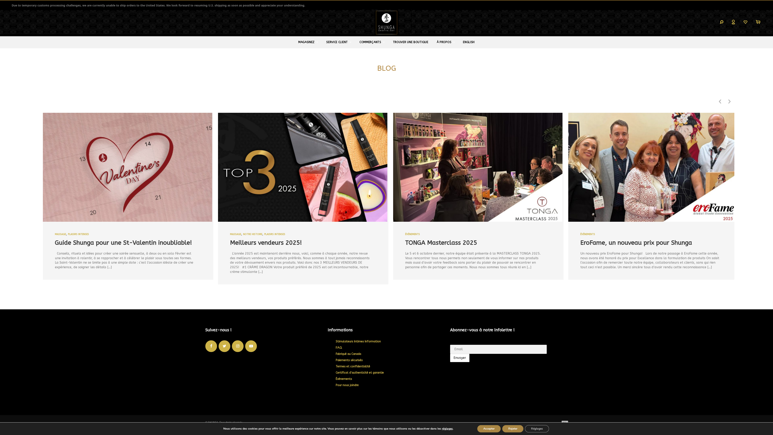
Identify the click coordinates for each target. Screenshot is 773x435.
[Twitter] (224, 346)
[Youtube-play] (251, 346)
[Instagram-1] (238, 346)
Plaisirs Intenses (74, 234)
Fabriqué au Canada (348, 354)
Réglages (537, 429)
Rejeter (512, 429)
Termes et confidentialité (353, 366)
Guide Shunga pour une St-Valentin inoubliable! (119, 242)
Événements (408, 234)
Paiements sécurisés (349, 360)
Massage (56, 234)
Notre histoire (248, 234)
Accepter (489, 429)
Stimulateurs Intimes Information (358, 341)
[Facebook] (211, 346)
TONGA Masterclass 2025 (437, 242)
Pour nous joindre (347, 385)
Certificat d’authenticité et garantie (360, 372)
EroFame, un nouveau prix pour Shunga (632, 242)
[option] (123, 199)
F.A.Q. (339, 347)
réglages (447, 429)
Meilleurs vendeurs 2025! (262, 242)
